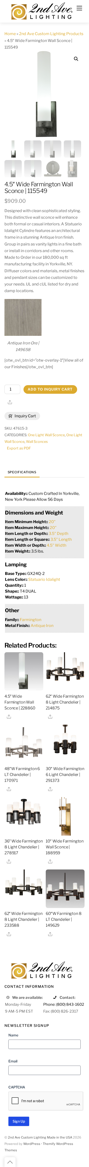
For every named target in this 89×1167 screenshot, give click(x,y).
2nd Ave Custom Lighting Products (51, 33)
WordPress (31, 1144)
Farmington (30, 619)
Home (10, 33)
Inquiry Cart (25, 416)
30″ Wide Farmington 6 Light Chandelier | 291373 (65, 774)
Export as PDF (19, 448)
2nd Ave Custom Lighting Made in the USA (40, 1137)
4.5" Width (56, 545)
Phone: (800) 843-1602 (63, 1004)
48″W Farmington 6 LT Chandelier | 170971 (22, 774)
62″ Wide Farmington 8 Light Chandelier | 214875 (65, 702)
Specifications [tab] (22, 472)
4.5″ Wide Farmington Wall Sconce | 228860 (19, 702)
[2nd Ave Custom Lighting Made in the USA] (41, 10)
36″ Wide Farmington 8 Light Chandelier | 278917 (23, 847)
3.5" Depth (58, 533)
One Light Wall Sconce (46, 435)
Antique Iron (42, 625)
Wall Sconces (37, 441)
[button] (76, 58)
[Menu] (79, 8)
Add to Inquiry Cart (50, 389)
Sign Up (19, 1121)
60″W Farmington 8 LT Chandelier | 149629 (63, 919)
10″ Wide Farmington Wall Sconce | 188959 (65, 847)
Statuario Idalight (44, 579)
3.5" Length (61, 539)
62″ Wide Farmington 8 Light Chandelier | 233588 (23, 919)
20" (52, 521)
